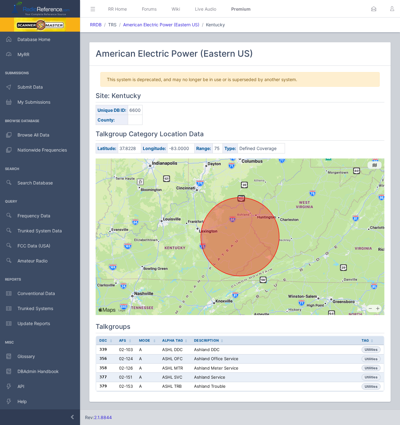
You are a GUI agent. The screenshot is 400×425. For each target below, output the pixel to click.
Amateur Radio (33, 260)
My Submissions (34, 102)
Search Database (35, 182)
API (21, 386)
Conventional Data (36, 293)
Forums (149, 9)
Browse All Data (33, 134)
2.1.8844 (103, 417)
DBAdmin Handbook (38, 371)
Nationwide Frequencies (42, 150)
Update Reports (34, 323)
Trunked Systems (35, 308)
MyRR (23, 54)
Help (22, 401)
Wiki (176, 9)
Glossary (26, 356)
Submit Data (30, 87)
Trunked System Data (40, 230)
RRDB (96, 24)
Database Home (34, 39)
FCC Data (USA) (34, 245)
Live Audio (205, 9)
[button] (374, 8)
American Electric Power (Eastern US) (161, 24)
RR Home (117, 9)
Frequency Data (34, 215)
